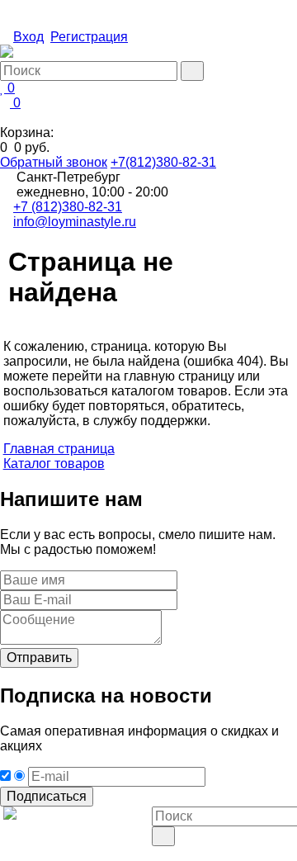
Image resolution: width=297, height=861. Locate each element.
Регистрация (89, 37)
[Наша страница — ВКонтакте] (157, 853)
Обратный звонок (53, 162)
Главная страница (59, 449)
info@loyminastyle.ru (74, 222)
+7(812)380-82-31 (163, 162)
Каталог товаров (54, 464)
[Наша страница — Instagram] (170, 853)
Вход (28, 37)
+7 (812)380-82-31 (67, 207)
